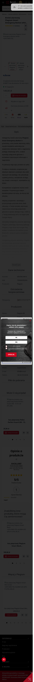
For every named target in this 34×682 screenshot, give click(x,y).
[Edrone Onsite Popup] (16, 341)
